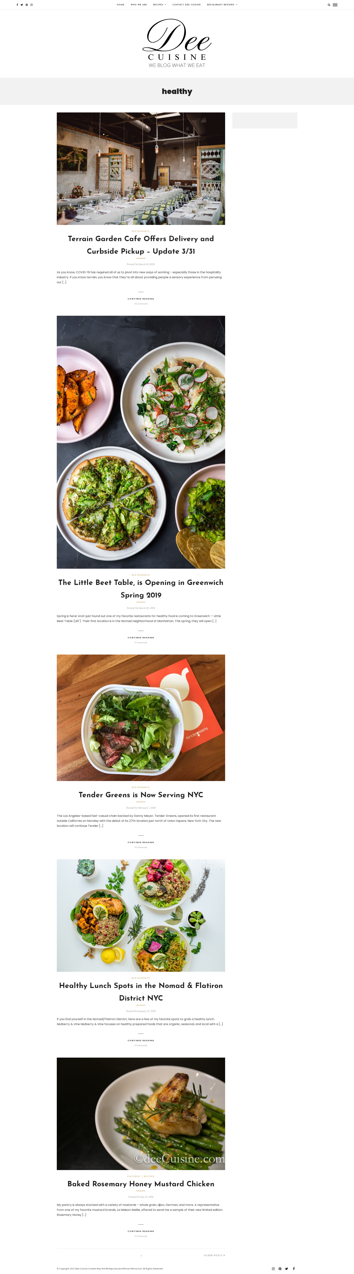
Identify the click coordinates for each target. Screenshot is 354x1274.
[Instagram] (31, 5)
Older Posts (213, 1256)
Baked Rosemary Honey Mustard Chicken (140, 1184)
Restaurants (141, 231)
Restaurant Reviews (220, 5)
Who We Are (139, 5)
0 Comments (141, 642)
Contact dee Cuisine (186, 5)
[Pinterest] (27, 5)
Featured (133, 1176)
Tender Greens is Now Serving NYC (141, 795)
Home (120, 5)
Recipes (158, 5)
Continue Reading (141, 298)
